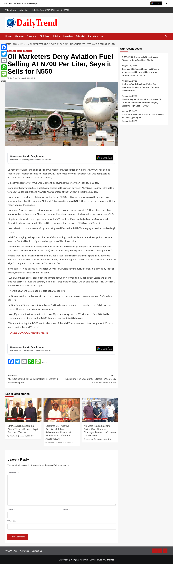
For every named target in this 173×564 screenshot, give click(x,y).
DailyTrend (14, 78)
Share (44, 362)
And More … (94, 36)
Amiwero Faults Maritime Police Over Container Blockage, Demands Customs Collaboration (100, 431)
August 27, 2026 (63, 442)
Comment (13, 472)
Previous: (33, 379)
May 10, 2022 (26, 78)
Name (11, 509)
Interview (68, 36)
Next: (90, 379)
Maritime (19, 36)
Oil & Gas (44, 36)
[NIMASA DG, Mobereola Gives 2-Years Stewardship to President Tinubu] (23, 410)
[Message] (4, 74)
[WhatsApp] (4, 67)
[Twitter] (4, 53)
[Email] (4, 60)
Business (88, 419)
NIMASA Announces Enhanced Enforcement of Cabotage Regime (143, 116)
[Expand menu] (102, 36)
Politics (56, 36)
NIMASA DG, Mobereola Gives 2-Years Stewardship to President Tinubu (23, 429)
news (19, 51)
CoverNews (95, 559)
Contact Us (36, 550)
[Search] (166, 36)
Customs (31, 36)
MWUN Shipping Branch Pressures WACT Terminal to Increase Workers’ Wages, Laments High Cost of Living (141, 102)
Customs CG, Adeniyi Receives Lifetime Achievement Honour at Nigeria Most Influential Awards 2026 (58, 432)
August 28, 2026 (25, 436)
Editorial (80, 36)
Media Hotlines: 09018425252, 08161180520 (50, 10)
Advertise (23, 10)
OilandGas (27, 51)
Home (8, 36)
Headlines (11, 51)
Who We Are (10, 10)
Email (66, 509)
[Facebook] (4, 47)
